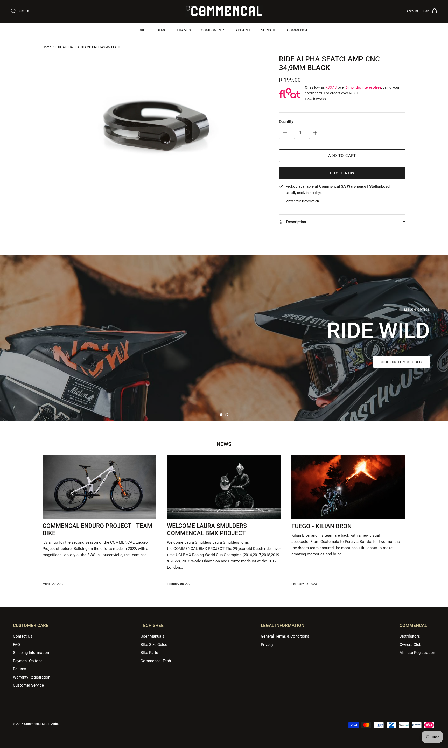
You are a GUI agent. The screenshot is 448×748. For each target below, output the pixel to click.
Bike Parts (149, 652)
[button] (221, 414)
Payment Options (28, 661)
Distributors (410, 636)
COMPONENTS (213, 30)
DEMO (162, 30)
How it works (315, 99)
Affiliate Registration (417, 652)
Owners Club (410, 644)
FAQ (16, 644)
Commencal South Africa (41, 724)
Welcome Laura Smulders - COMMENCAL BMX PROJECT (208, 529)
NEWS (224, 444)
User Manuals (152, 636)
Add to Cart (342, 155)
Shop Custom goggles (402, 362)
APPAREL (243, 30)
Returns (19, 669)
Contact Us (22, 636)
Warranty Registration (31, 677)
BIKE (142, 30)
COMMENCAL (298, 30)
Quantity (286, 121)
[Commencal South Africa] (224, 11)
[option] (224, 338)
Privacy (267, 644)
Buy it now (342, 173)
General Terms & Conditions (285, 636)
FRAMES (184, 30)
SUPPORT (269, 30)
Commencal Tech (156, 661)
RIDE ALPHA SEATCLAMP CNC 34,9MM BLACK (88, 47)
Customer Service (28, 685)
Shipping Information (31, 652)
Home (47, 47)
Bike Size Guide (154, 644)
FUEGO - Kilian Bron (321, 526)
